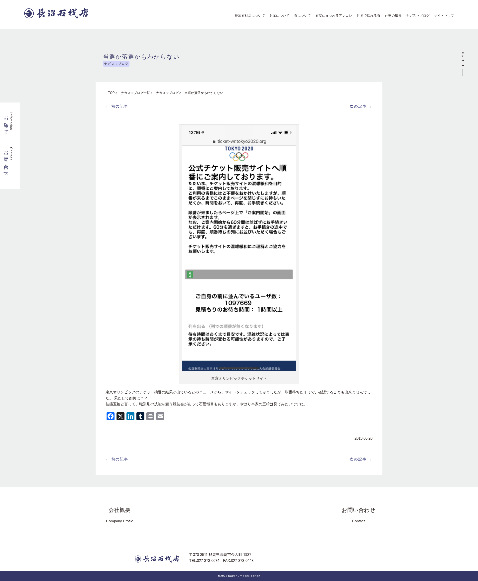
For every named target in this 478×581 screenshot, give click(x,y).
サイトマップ (442, 15)
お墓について (278, 15)
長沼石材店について (248, 15)
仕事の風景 (391, 15)
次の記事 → (361, 106)
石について (301, 15)
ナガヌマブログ (416, 15)
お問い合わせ (358, 515)
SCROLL (464, 60)
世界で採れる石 (367, 15)
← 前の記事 (117, 106)
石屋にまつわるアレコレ (332, 15)
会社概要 (119, 515)
